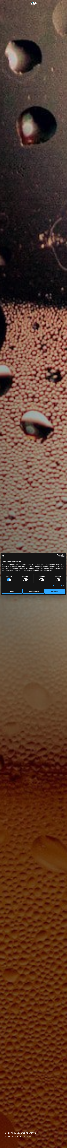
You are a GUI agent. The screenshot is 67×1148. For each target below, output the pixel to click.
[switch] (23, 579)
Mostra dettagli (57, 586)
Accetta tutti (54, 591)
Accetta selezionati (33, 591)
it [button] (64, 3)
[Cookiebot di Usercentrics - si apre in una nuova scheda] (58, 555)
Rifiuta (12, 591)
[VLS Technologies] (33, 3)
